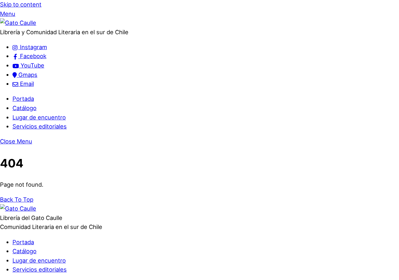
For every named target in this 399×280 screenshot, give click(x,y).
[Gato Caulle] (18, 22)
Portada (23, 98)
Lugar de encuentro (39, 117)
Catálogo (24, 108)
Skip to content (20, 4)
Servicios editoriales (39, 126)
